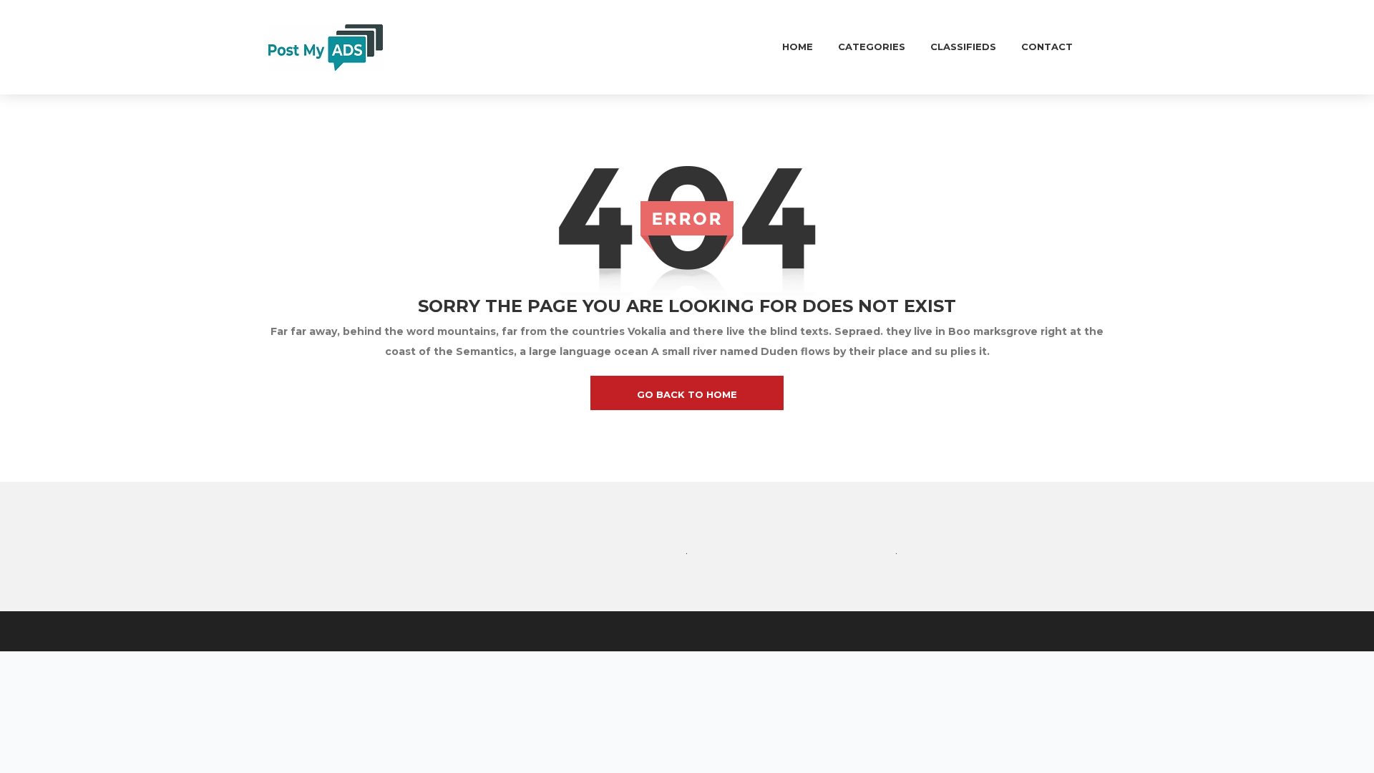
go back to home (687, 394)
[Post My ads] (325, 46)
